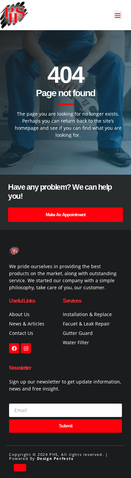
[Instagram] (26, 348)
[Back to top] (20, 467)
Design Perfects (55, 458)
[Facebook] (14, 348)
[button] (118, 15)
